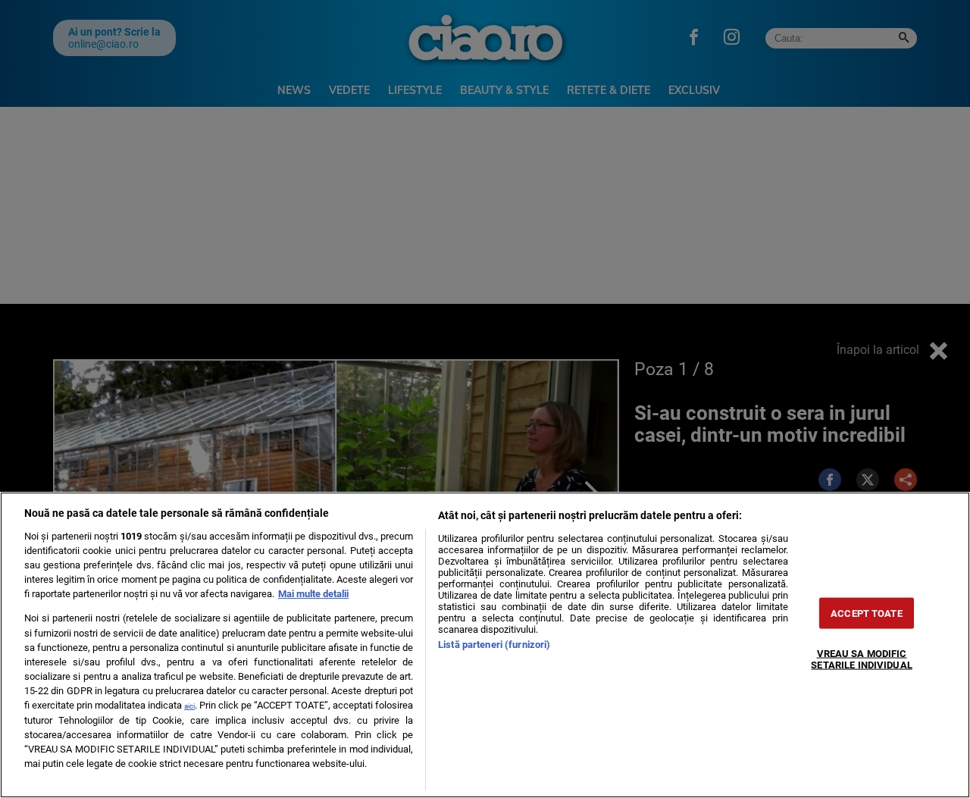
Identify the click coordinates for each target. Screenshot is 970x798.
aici (189, 706)
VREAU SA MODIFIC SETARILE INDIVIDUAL (861, 659)
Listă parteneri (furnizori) (494, 644)
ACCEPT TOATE (867, 613)
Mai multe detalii (313, 593)
